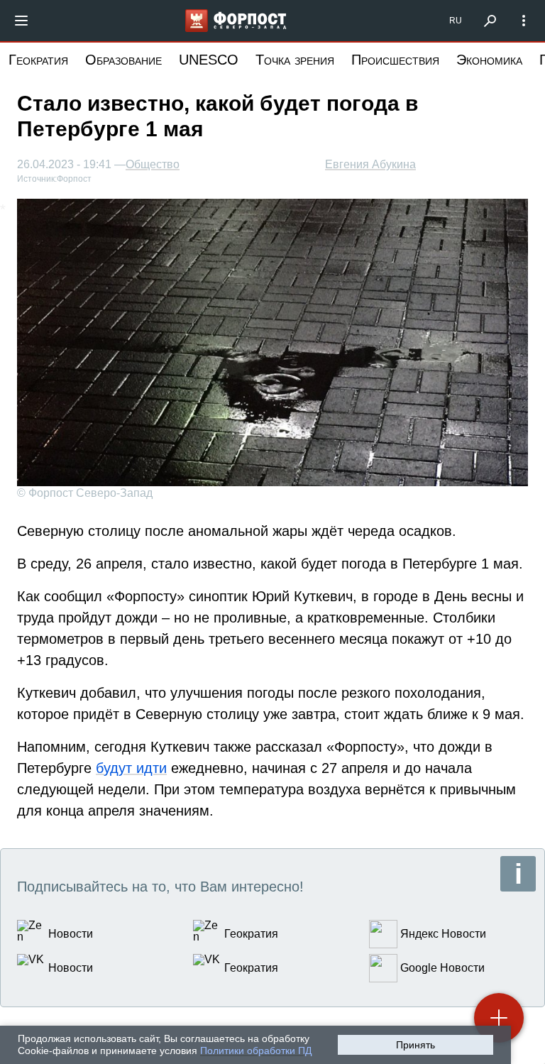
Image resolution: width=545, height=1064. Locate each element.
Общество (153, 164)
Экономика (489, 59)
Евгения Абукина (370, 164)
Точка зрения (294, 59)
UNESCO (208, 59)
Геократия (38, 59)
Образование (123, 59)
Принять (415, 1045)
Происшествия (395, 59)
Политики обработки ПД (256, 1050)
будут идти (131, 768)
